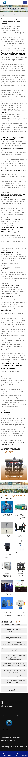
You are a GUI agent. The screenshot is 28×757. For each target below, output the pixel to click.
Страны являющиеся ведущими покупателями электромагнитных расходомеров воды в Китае (14, 673)
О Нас (17, 754)
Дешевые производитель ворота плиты (14, 650)
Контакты (24, 754)
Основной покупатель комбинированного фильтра (14, 643)
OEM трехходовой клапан (11, 625)
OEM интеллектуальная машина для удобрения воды (14, 637)
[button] (24, 466)
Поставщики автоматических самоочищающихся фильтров (14, 664)
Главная (2, 14)
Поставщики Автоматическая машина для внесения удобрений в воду (14, 657)
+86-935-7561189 (8, 706)
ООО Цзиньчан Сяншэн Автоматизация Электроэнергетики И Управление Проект (13, 99)
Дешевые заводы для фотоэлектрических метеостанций (14, 689)
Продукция (10, 754)
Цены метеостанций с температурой (14, 630)
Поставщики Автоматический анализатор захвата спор (14, 681)
